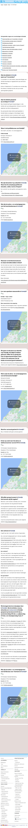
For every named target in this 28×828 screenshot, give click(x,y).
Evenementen (4, 820)
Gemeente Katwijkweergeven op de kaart (14, 404)
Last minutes (4, 782)
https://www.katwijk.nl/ (9, 388)
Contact (17, 821)
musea (18, 621)
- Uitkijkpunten (4, 793)
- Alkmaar (17, 781)
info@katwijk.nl (8, 386)
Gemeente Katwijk (6, 55)
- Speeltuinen (4, 798)
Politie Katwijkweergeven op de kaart (14, 157)
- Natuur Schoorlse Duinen (19, 775)
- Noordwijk (17, 804)
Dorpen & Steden (5, 805)
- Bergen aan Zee (19, 778)
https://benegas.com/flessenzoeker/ (10, 193)
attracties (13, 621)
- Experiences (4, 801)
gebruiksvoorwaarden (11, 825)
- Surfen (3, 818)
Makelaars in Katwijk (7, 53)
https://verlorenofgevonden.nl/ (8, 563)
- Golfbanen (4, 816)
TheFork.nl (8, 660)
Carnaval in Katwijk (7, 57)
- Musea (3, 789)
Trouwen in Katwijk (7, 61)
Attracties (3, 794)
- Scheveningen (18, 806)
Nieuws (16, 769)
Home (2, 758)
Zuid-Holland (18, 797)
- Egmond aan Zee (19, 783)
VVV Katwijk (5, 59)
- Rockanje (17, 811)
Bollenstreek (18, 801)
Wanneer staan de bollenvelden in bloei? (12, 49)
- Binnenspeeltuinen (6, 800)
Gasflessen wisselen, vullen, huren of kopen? (13, 45)
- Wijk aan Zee (18, 788)
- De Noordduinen (5, 778)
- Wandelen (3, 813)
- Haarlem (17, 794)
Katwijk (14, 75)
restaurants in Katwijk (11, 632)
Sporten (3, 808)
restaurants (12, 610)
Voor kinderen (4, 766)
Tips (2, 764)
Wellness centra (5, 803)
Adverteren (17, 815)
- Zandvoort (17, 796)
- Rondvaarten (4, 796)
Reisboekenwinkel (19, 767)
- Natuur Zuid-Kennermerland (18, 790)
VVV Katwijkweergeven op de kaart (14, 235)
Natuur (2, 806)
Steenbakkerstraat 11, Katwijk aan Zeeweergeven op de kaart (14, 325)
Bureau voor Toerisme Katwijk (9, 70)
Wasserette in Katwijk (7, 51)
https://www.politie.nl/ (8, 141)
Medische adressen (19, 764)
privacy (17, 825)
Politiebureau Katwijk (7, 43)
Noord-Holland (18, 773)
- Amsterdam (18, 792)
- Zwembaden (4, 810)
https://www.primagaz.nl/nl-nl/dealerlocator (12, 195)
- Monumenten (4, 791)
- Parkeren (17, 762)
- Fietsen (3, 811)
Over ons (17, 817)
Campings (3, 773)
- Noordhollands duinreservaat (18, 785)
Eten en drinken (4, 822)
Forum (16, 765)
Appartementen (5, 772)
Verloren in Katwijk (6, 63)
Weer (2, 767)
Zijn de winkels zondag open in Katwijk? (12, 41)
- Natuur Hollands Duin (20, 802)
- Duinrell (3, 780)
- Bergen (17, 779)
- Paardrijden (4, 815)
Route (16, 760)
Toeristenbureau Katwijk (8, 47)
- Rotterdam (18, 809)
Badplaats (3, 762)
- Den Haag (17, 807)
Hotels (2, 775)
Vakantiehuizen (4, 777)
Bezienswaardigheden (6, 788)
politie (14, 544)
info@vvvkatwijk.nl (8, 219)
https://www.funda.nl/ (22, 364)
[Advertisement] (14, 20)
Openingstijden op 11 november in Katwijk (12, 39)
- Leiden (17, 799)
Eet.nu (15, 660)
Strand (2, 786)
